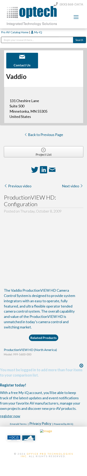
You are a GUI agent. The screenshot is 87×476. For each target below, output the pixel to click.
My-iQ (38, 32)
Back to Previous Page (45, 134)
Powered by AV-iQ (63, 423)
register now (10, 416)
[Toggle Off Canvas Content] (76, 17)
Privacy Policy (40, 423)
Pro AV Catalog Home (15, 32)
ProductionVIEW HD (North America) (30, 350)
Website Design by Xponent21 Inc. (43, 463)
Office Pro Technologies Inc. (47, 455)
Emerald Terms (18, 423)
